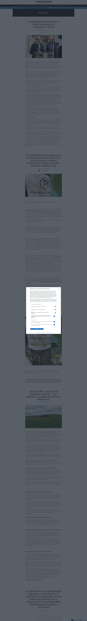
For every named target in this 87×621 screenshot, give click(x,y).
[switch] (55, 306)
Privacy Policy (49, 332)
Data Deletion (38, 332)
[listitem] (43, 304)
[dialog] (43, 310)
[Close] (59, 289)
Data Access (43, 332)
